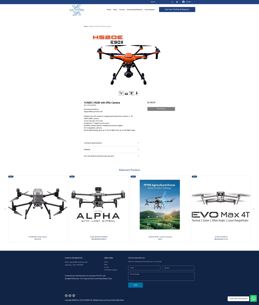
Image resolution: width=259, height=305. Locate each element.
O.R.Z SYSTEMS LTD (85, 300)
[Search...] (172, 2)
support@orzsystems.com (78, 262)
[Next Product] (254, 209)
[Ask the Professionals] (253, 298)
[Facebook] (66, 295)
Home (86, 26)
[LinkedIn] (73, 295)
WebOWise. (120, 300)
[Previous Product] (5, 209)
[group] (129, 208)
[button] (177, 2)
